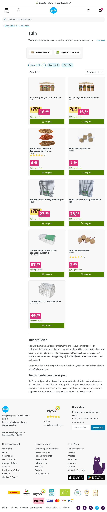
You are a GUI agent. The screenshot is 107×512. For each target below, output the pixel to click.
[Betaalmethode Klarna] (38, 501)
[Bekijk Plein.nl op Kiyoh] (39, 492)
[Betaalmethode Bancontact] (71, 501)
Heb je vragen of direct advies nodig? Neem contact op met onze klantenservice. (15, 420)
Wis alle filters (37, 65)
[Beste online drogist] (86, 492)
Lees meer (100, 40)
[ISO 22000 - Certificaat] (78, 492)
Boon (51, 65)
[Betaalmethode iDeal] (64, 501)
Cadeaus (6, 466)
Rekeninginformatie (44, 455)
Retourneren (41, 463)
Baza (66, 65)
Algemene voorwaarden (31, 507)
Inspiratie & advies (76, 470)
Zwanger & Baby (9, 463)
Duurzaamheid (42, 473)
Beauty (5, 452)
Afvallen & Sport (9, 477)
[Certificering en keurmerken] (65, 492)
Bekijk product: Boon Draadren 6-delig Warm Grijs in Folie (47, 203)
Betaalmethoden (42, 452)
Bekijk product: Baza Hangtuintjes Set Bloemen (86, 101)
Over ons (72, 463)
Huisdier (6, 473)
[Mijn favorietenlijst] (88, 10)
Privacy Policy (51, 507)
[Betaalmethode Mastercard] (57, 501)
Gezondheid (8, 455)
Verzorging (7, 448)
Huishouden (24, 25)
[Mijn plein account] (18, 10)
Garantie (39, 470)
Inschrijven (98, 427)
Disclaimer (65, 507)
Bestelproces (41, 459)
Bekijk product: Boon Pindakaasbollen (86, 254)
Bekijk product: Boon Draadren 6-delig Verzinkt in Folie (86, 203)
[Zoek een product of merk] (4, 19)
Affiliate (71, 455)
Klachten (39, 466)
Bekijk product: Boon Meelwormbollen (86, 152)
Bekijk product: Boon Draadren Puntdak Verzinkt (47, 305)
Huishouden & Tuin (11, 470)
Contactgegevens (76, 448)
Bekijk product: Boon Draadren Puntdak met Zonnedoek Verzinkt (47, 254)
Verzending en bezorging (46, 448)
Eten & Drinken (9, 459)
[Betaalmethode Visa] (49, 500)
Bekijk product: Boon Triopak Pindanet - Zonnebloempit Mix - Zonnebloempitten (47, 152)
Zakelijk (71, 452)
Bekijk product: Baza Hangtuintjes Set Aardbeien (47, 101)
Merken (71, 466)
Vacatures (72, 459)
